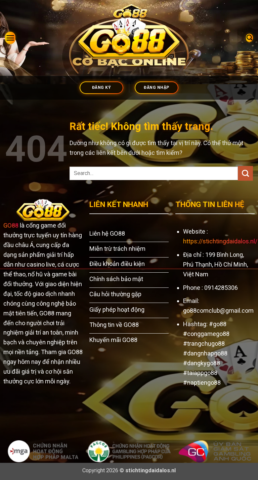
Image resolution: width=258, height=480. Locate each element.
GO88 (10, 225)
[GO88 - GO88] (129, 37)
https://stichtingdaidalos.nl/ (220, 241)
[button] (10, 37)
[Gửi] (245, 173)
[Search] (249, 37)
